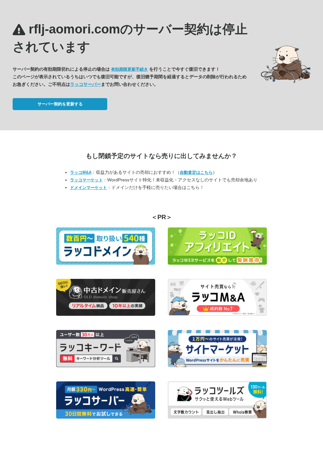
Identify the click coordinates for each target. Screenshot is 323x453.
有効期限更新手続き (129, 69)
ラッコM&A (80, 172)
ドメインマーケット (88, 187)
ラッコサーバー (85, 84)
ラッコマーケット (86, 180)
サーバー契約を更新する (60, 104)
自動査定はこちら (196, 172)
